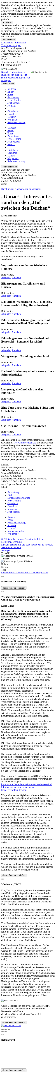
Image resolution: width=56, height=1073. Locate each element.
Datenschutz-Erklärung (18, 497)
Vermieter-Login (15, 531)
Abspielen (6, 277)
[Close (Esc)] (2, 1029)
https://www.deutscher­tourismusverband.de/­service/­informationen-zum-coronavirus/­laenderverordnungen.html (26, 787)
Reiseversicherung (16, 122)
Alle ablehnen (8, 39)
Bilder (10, 91)
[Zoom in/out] (8, 1029)
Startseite (11, 89)
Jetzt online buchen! (11, 547)
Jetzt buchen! (13, 103)
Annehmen (7, 22)
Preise (10, 94)
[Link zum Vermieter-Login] (11, 1025)
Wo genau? (13, 119)
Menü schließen (9, 167)
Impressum (20, 42)
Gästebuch (12, 111)
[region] (28, 45)
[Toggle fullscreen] (5, 1029)
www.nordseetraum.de (25, 442)
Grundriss (12, 114)
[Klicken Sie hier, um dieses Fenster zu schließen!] (2, 576)
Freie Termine (14, 100)
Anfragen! (6, 550)
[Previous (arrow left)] (2, 1031)
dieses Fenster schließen (13, 588)
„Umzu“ (11, 117)
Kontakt (11, 105)
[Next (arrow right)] (5, 1031)
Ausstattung (13, 97)
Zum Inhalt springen (11, 45)
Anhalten (16, 277)
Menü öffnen (8, 83)
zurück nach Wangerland (35, 572)
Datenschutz (7, 42)
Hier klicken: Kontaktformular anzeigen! (21, 189)
